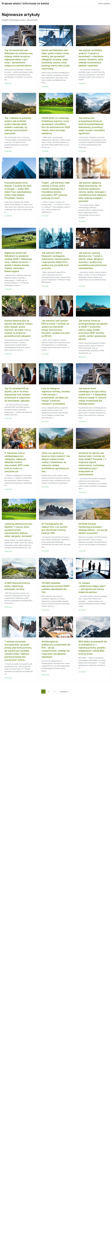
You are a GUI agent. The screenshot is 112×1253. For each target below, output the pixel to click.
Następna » (64, 691)
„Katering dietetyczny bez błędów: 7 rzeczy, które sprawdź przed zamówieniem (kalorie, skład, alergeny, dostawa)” (18, 530)
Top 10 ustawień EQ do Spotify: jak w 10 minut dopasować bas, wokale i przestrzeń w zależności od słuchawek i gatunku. (17, 394)
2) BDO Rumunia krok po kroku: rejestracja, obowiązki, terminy (17, 586)
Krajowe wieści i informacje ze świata (25, 3)
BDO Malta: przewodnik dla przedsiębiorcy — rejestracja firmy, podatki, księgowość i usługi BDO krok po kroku (93, 647)
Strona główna (104, 3)
